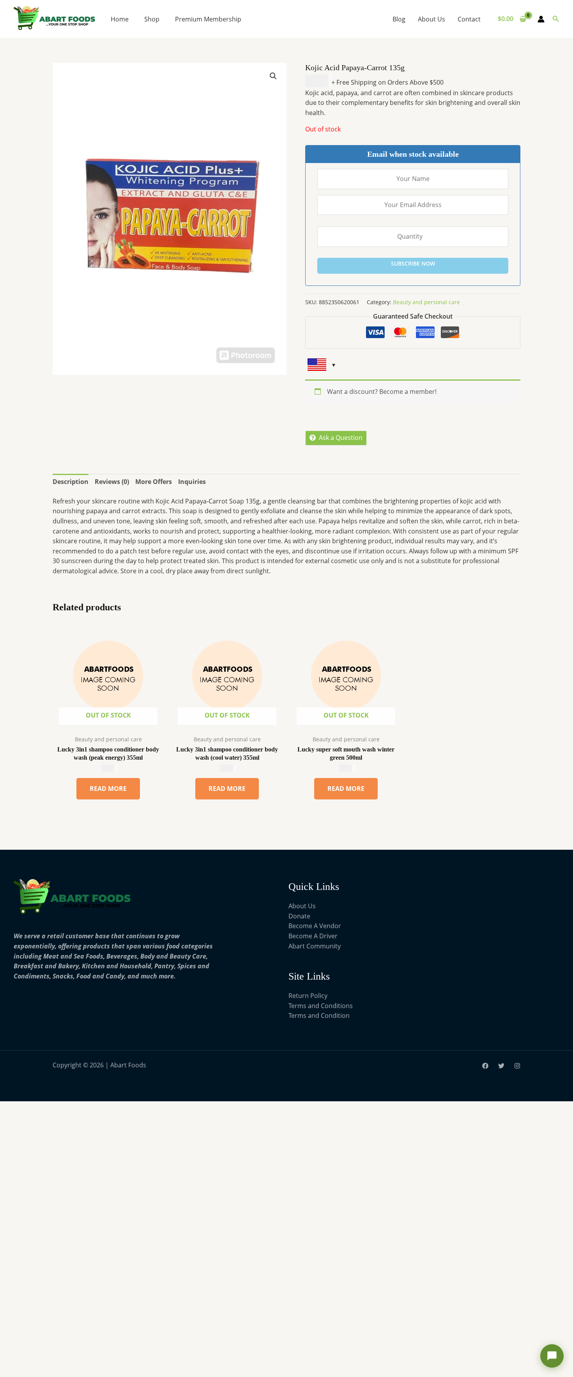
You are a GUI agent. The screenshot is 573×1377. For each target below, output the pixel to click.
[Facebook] (485, 1066)
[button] (555, 19)
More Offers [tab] (153, 481)
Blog (399, 19)
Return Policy (307, 995)
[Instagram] (517, 1066)
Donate (299, 916)
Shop (151, 19)
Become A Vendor (314, 926)
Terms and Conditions (320, 1005)
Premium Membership (208, 19)
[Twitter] (501, 1066)
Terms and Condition (319, 1015)
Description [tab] (70, 481)
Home (120, 19)
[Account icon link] (541, 19)
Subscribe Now (413, 263)
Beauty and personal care (426, 302)
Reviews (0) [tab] (112, 481)
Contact (469, 19)
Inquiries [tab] (192, 481)
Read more (108, 788)
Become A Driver (313, 936)
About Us (431, 19)
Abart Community (314, 946)
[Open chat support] (552, 1356)
